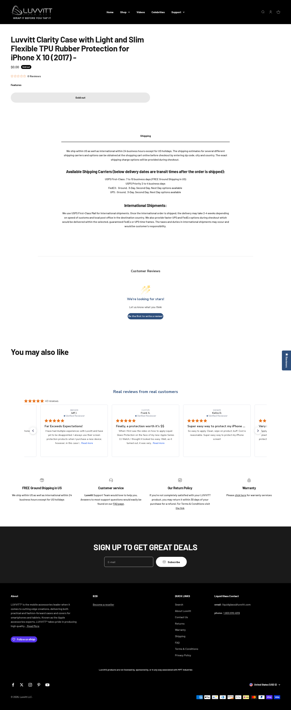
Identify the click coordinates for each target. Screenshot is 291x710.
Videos (141, 12)
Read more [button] (87, 443)
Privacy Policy (183, 655)
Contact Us (181, 617)
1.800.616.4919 (231, 612)
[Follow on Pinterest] (39, 685)
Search (179, 604)
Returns (180, 623)
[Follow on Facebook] (13, 685)
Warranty (180, 629)
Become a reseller (103, 604)
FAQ (177, 642)
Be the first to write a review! (145, 316)
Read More (32, 626)
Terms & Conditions (186, 648)
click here (240, 495)
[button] (33, 430)
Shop (123, 12)
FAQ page (118, 503)
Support (176, 12)
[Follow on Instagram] (30, 685)
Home (110, 12)
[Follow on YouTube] (47, 685)
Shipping (180, 636)
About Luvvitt (183, 610)
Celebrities (158, 12)
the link (180, 508)
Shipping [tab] (145, 135)
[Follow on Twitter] (21, 685)
